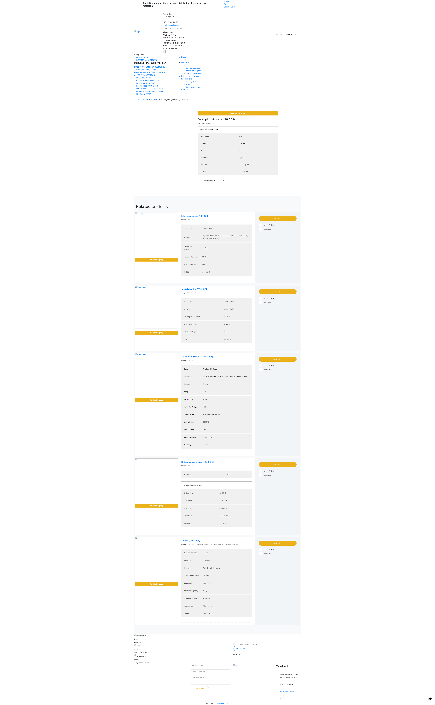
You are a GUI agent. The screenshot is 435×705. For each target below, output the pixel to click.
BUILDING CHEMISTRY (144, 67)
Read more (278, 218)
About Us (185, 60)
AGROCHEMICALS (159, 72)
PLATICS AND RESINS (145, 83)
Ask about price (237, 113)
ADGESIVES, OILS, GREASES (146, 69)
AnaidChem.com (223, 703)
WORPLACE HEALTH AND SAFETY (151, 91)
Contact (184, 90)
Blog (226, 4)
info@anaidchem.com (172, 25)
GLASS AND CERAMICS (144, 75)
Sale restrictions (193, 87)
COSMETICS (159, 67)
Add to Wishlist (269, 225)
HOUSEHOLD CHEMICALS (147, 80)
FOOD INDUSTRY (143, 78)
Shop (188, 65)
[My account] (277, 29)
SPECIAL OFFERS (143, 94)
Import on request (193, 71)
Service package (193, 68)
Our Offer (185, 62)
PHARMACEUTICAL (142, 72)
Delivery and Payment (190, 76)
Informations (186, 79)
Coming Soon (229, 7)
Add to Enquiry (156, 259)
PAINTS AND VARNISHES (147, 86)
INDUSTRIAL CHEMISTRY (147, 60)
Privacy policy (192, 81)
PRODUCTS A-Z (143, 57)
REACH (189, 84)
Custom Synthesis (193, 73)
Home (226, 1)
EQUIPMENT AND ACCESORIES (149, 89)
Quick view (267, 229)
